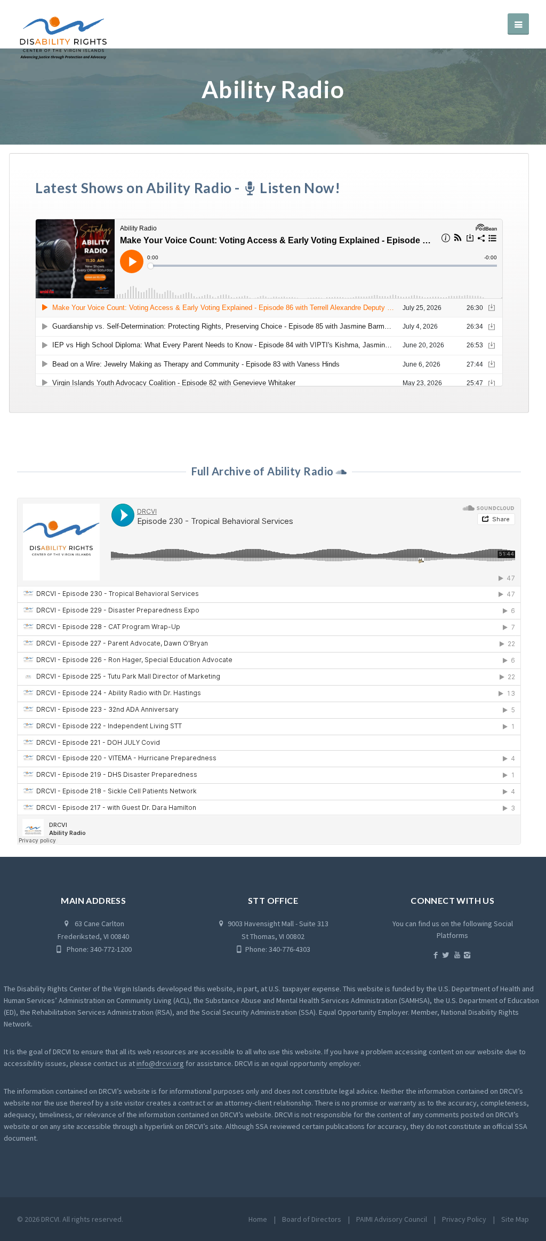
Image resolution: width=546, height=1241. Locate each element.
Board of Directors (311, 1219)
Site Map (515, 1219)
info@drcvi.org (160, 1063)
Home (257, 1219)
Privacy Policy (464, 1219)
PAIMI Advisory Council (391, 1219)
